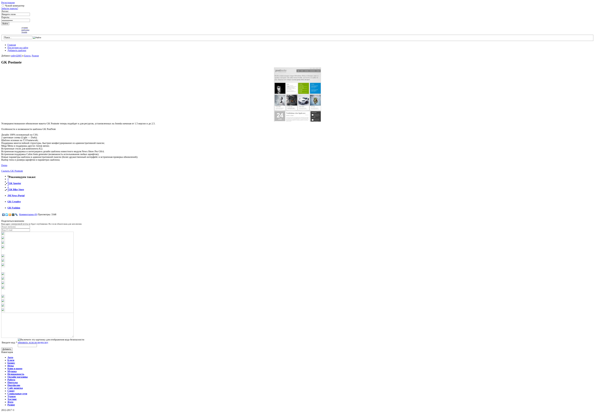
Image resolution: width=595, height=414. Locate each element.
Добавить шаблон (16, 50)
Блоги (27, 55)
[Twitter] (6, 215)
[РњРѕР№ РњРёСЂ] (13, 215)
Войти (5, 23)
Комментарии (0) (28, 214)
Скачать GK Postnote (12, 171)
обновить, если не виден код (33, 342)
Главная (11, 45)
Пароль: (5, 17)
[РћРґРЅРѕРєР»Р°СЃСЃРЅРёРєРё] (10, 215)
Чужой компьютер (14, 5)
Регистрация (8, 2)
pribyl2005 (16, 55)
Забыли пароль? (9, 8)
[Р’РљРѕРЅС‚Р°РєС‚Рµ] (3, 215)
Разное (35, 55)
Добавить (6, 349)
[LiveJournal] (16, 215)
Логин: (5, 11)
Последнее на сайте (17, 47)
